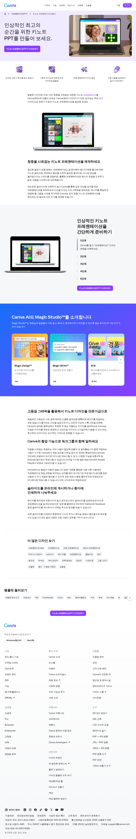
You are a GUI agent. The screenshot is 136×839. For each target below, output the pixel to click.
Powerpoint (48, 597)
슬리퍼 (127, 597)
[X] (51, 810)
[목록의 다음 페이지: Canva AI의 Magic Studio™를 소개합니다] (120, 359)
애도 (69, 597)
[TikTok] (41, 810)
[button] (47, 5)
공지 (99, 554)
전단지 (79, 560)
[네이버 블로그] (62, 810)
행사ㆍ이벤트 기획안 (47, 566)
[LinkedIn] (25, 810)
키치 (92, 597)
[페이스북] (35, 810)
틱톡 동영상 (67, 560)
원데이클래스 (80, 597)
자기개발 (110, 597)
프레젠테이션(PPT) (19, 13)
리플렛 (31, 566)
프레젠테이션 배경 (36, 548)
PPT (101, 98)
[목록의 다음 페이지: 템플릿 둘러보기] (130, 597)
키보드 (60, 597)
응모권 (31, 560)
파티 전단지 (53, 560)
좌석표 (41, 560)
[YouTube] (57, 810)
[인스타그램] (30, 810)
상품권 (62, 566)
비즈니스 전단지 (35, 554)
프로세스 (27, 597)
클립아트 (89, 554)
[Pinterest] (46, 810)
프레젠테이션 (89, 94)
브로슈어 (50, 554)
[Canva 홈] (10, 5)
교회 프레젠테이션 (71, 548)
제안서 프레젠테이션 (91, 548)
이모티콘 (89, 560)
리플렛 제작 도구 (12, 597)
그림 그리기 (102, 560)
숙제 (100, 597)
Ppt (36, 597)
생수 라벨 (62, 554)
